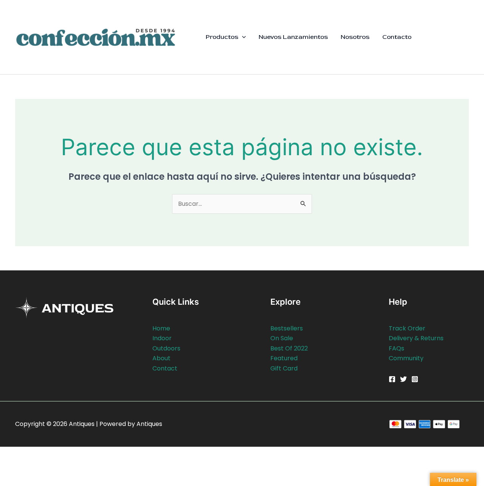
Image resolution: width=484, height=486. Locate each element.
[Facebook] (392, 379)
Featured (284, 358)
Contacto (396, 37)
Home (161, 328)
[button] (242, 37)
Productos (222, 37)
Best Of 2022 (289, 348)
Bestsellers (286, 328)
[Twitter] (403, 379)
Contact (164, 368)
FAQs (396, 348)
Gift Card (284, 368)
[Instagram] (414, 379)
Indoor (162, 338)
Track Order (407, 328)
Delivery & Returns (416, 338)
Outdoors (166, 348)
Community (406, 358)
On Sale (281, 338)
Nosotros (355, 37)
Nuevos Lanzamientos (293, 37)
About (161, 358)
